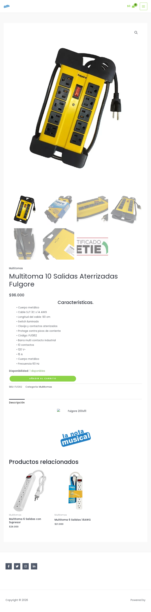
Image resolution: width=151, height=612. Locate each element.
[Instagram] (25, 566)
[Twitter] (17, 566)
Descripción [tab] (17, 402)
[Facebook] (9, 566)
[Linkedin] (34, 566)
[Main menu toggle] (143, 6)
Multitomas (16, 268)
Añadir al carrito (42, 378)
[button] (136, 32)
